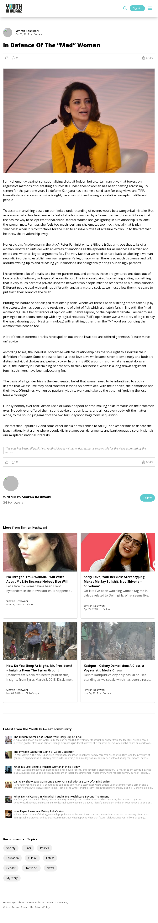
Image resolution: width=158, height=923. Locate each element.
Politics (44, 848)
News (50, 868)
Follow (147, 498)
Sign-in (137, 8)
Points (50, 902)
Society (10, 848)
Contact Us (27, 907)
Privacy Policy (42, 907)
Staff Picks (31, 868)
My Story (12, 878)
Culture (32, 858)
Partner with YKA (36, 902)
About (21, 902)
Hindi (28, 848)
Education (12, 858)
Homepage (9, 902)
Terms (15, 907)
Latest (50, 858)
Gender (10, 868)
